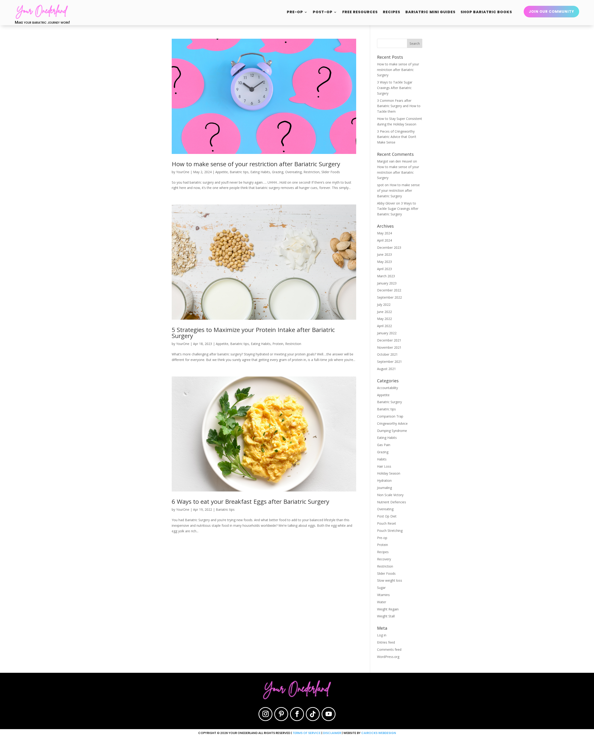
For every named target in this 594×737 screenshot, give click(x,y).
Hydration (384, 480)
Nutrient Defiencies (391, 502)
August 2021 (386, 369)
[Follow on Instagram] (265, 714)
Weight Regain (388, 609)
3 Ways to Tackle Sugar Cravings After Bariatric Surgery (394, 88)
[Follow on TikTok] (313, 714)
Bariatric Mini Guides (430, 12)
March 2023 (386, 276)
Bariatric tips (239, 172)
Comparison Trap (390, 416)
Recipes (391, 12)
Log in (381, 635)
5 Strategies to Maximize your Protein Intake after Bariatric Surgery (253, 332)
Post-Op (323, 12)
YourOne (182, 172)
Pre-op (382, 538)
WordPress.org (388, 656)
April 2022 (384, 326)
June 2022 (384, 311)
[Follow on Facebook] (297, 714)
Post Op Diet (387, 516)
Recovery (384, 559)
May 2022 (384, 318)
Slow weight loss (389, 580)
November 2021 (389, 347)
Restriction (311, 172)
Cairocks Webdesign (378, 733)
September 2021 (389, 361)
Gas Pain (383, 445)
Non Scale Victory (390, 495)
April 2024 (384, 240)
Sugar (381, 587)
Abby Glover (386, 203)
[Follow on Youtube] (329, 714)
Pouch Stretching (390, 530)
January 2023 (387, 283)
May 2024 (384, 233)
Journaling (384, 487)
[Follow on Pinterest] (281, 714)
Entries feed (386, 642)
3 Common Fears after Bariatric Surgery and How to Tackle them (398, 106)
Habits (382, 459)
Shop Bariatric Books (486, 12)
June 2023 (384, 254)
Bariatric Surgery (389, 402)
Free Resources (360, 12)
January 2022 (387, 333)
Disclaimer (332, 733)
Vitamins (383, 595)
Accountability (387, 388)
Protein (277, 343)
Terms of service (307, 733)
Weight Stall (386, 616)
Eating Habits (260, 172)
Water (381, 602)
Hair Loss (384, 466)
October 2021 (387, 354)
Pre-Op (295, 12)
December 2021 (389, 340)
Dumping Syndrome (392, 430)
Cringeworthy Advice (392, 423)
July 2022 (384, 304)
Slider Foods (330, 172)
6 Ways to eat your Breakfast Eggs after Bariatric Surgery (250, 501)
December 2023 (389, 247)
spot (380, 185)
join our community (551, 11)
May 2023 (384, 261)
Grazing (277, 172)
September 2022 (389, 297)
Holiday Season (388, 473)
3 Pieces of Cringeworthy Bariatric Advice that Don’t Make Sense (396, 137)
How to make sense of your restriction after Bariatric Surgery (256, 164)
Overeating (293, 172)
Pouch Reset (386, 523)
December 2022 (389, 290)
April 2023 (384, 269)
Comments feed (389, 649)
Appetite (221, 172)
